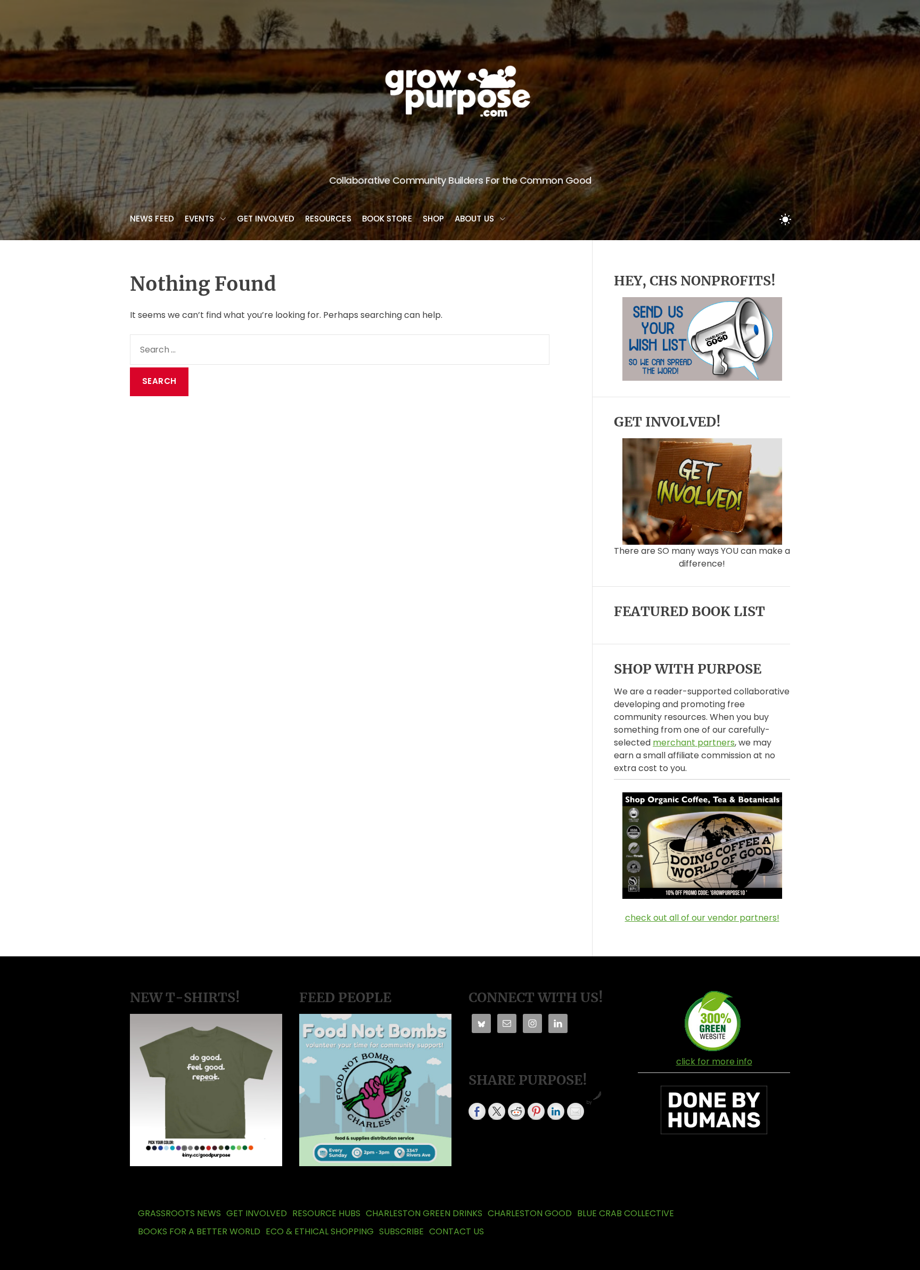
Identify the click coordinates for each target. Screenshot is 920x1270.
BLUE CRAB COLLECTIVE (625, 1213)
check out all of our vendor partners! (702, 918)
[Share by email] (575, 1111)
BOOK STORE (387, 218)
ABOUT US (474, 218)
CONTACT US (456, 1231)
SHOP (433, 218)
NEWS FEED (152, 218)
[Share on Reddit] (516, 1111)
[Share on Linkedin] (555, 1111)
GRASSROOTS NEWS (179, 1213)
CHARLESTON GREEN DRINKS (424, 1213)
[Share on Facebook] (477, 1111)
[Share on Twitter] (496, 1111)
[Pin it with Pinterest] (536, 1111)
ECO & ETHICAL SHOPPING (320, 1231)
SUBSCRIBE (401, 1231)
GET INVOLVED (265, 218)
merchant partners (694, 742)
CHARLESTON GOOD (530, 1213)
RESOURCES (328, 218)
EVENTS (200, 218)
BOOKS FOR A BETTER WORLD (199, 1231)
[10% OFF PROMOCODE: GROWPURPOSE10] (702, 796)
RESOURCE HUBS (326, 1213)
